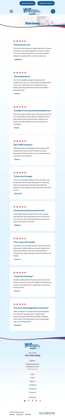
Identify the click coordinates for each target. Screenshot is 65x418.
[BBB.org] (40, 400)
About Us (32, 381)
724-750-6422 (32, 355)
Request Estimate (46, 3)
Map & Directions (32, 369)
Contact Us (32, 392)
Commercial (32, 388)
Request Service (27, 3)
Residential (32, 385)
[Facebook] (32, 400)
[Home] (32, 11)
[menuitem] (12, 414)
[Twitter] (29, 400)
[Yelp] (36, 400)
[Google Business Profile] (25, 400)
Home (32, 377)
